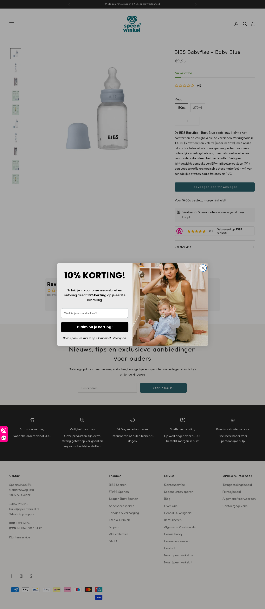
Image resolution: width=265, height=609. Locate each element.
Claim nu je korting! (95, 327)
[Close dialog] (203, 268)
